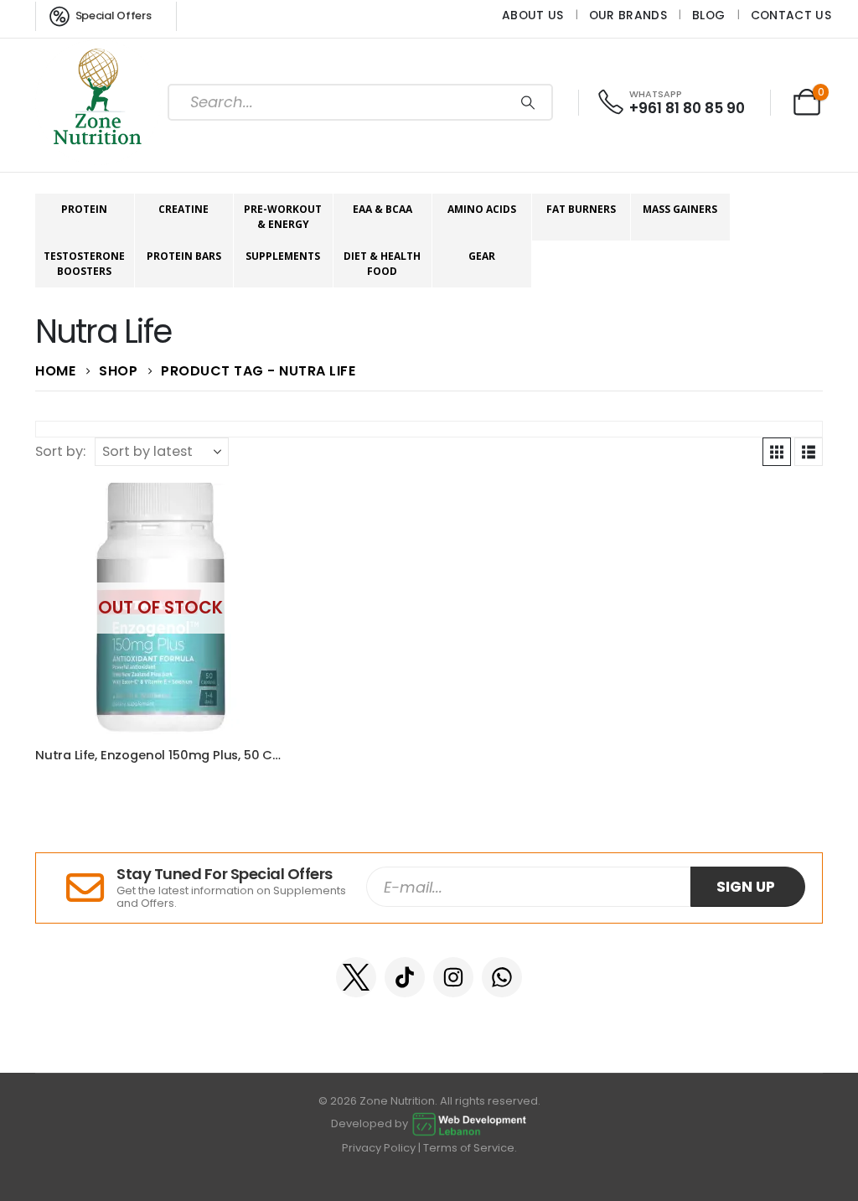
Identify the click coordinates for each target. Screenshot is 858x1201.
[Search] (527, 102)
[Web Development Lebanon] (469, 1124)
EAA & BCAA (382, 209)
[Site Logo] (98, 102)
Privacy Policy (379, 1148)
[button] (776, 451)
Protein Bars (184, 256)
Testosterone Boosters (84, 263)
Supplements (283, 256)
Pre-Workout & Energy (283, 216)
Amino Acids (481, 209)
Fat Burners (581, 209)
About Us (533, 15)
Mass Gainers (680, 209)
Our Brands (628, 15)
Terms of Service (468, 1148)
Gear (481, 256)
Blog (708, 15)
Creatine (183, 209)
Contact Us (791, 15)
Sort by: (60, 451)
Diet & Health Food (382, 263)
